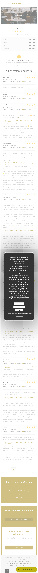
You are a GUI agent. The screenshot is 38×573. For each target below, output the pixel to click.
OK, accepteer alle (19, 303)
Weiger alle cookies (19, 307)
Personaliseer (19, 310)
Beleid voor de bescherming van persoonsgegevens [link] (19, 313)
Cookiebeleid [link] (19, 316)
